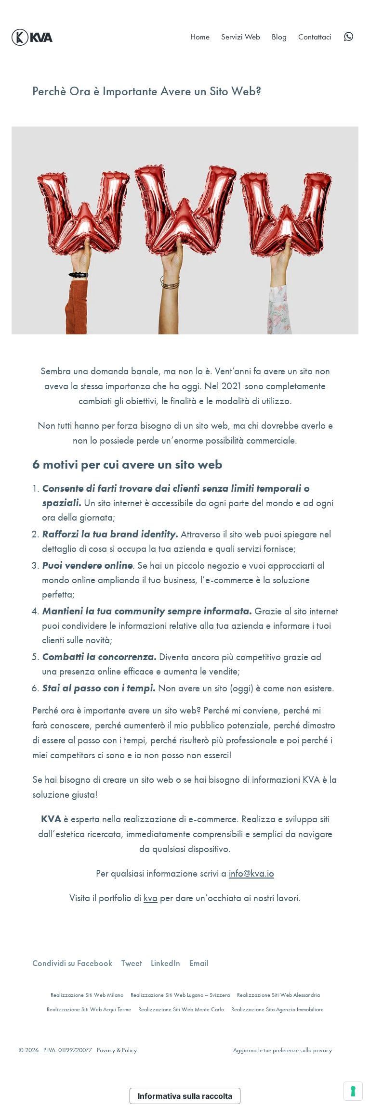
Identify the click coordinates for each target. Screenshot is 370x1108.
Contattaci (314, 36)
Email (199, 962)
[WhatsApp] (348, 36)
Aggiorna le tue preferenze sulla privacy (282, 1050)
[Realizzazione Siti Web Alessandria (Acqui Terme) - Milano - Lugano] (32, 36)
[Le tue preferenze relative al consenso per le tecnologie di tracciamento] (353, 1091)
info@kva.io (251, 872)
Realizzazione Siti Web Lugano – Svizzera (180, 995)
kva (151, 897)
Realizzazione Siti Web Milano (87, 995)
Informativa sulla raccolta (185, 1096)
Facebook (72, 962)
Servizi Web (240, 36)
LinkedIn (165, 962)
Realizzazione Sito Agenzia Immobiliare (277, 1009)
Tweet (131, 962)
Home (200, 36)
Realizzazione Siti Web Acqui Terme (89, 1009)
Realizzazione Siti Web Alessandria (278, 995)
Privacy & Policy (117, 1050)
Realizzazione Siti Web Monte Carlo (181, 1009)
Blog (279, 36)
